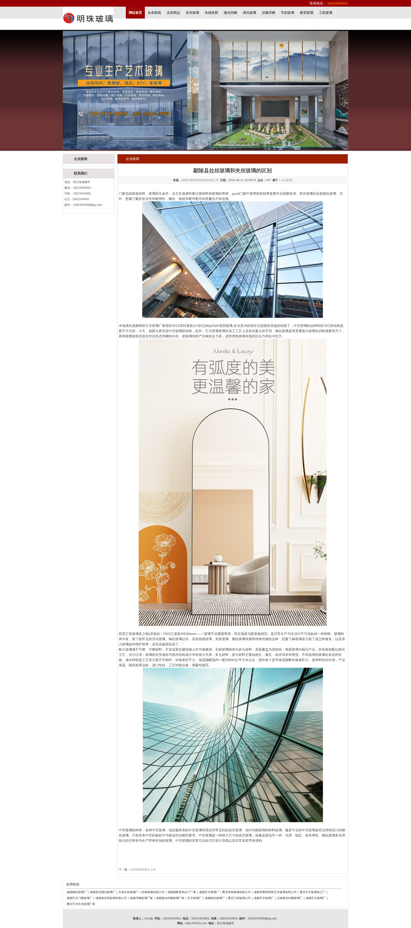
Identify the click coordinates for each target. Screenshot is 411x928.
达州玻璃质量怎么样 (143, 869)
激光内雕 (230, 12)
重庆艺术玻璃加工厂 (312, 892)
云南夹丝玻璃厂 (128, 892)
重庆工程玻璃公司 (239, 898)
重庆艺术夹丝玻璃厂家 (81, 904)
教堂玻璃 (306, 12)
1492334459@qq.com (87, 205)
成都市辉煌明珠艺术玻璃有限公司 (275, 892)
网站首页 (135, 12)
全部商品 (173, 12)
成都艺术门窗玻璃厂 (79, 898)
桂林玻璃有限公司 (153, 892)
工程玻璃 (325, 12)
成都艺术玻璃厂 (209, 892)
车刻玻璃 (287, 12)
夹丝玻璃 (192, 12)
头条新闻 (154, 12)
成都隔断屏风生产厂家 (181, 892)
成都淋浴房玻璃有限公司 (111, 898)
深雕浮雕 (268, 12)
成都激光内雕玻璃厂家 (170, 898)
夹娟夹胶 (211, 12)
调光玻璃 (249, 12)
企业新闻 (286, 180)
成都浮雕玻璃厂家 (141, 898)
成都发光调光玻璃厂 (102, 892)
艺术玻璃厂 (194, 898)
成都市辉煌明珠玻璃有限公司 (200, 180)
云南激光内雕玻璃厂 (290, 898)
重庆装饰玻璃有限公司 (236, 892)
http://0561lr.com (196, 923)
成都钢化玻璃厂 (77, 892)
